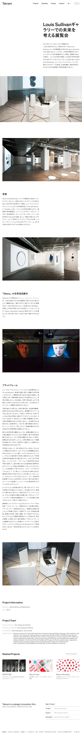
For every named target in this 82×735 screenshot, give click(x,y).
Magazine (16, 732)
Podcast (10, 732)
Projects (35, 3)
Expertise (45, 3)
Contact (61, 3)
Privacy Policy (52, 732)
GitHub (46, 732)
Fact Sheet (68, 732)
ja (68, 3)
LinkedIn (41, 732)
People (53, 3)
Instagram (31, 732)
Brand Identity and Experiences (20, 607)
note (36, 732)
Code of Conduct (62, 732)
